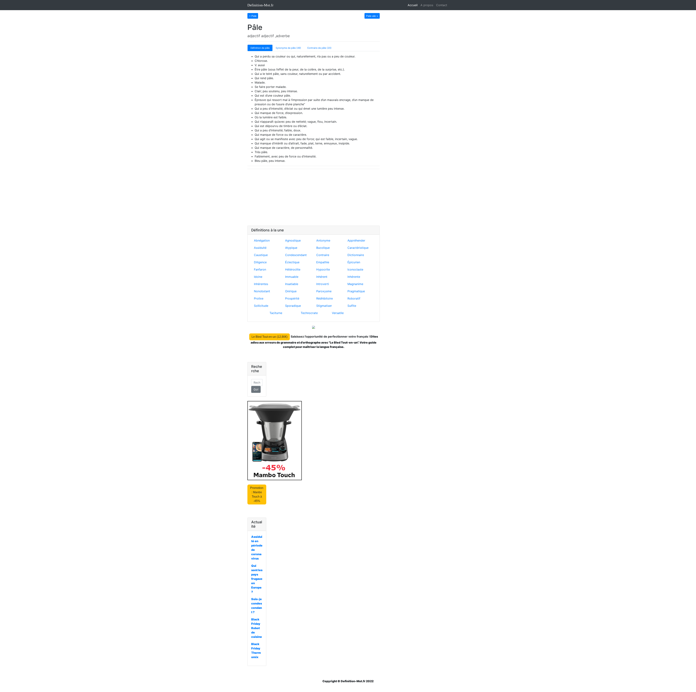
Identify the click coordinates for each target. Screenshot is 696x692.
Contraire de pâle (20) (319, 48)
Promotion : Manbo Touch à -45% (256, 494)
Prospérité (292, 298)
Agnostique (293, 240)
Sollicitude (261, 305)
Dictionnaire (355, 255)
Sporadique (293, 305)
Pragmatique (356, 291)
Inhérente (353, 277)
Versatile (338, 313)
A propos (426, 5)
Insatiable (291, 284)
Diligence (260, 262)
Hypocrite (323, 269)
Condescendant (296, 255)
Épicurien (353, 262)
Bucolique (323, 248)
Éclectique (292, 262)
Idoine (258, 277)
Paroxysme (324, 291)
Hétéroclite (292, 269)
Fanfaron (260, 269)
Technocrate (309, 313)
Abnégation (262, 240)
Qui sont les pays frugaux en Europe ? (256, 579)
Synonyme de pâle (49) (288, 48)
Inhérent (321, 277)
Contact (441, 5)
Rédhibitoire (324, 298)
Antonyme (323, 240)
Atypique (291, 248)
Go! (256, 389)
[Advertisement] (313, 197)
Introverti (322, 284)
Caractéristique (357, 248)
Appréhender (356, 240)
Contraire (322, 255)
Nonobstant (262, 291)
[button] (252, 15)
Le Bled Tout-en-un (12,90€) (269, 336)
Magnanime (355, 284)
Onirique (291, 291)
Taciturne (276, 313)
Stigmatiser (324, 305)
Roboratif (353, 298)
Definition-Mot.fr (260, 5)
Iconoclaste (355, 269)
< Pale (252, 15)
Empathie (322, 262)
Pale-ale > (372, 15)
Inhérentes (261, 284)
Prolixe (258, 298)
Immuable (291, 277)
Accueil (413, 5)
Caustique (261, 255)
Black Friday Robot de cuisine (256, 628)
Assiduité (260, 248)
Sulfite (351, 305)
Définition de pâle (260, 48)
